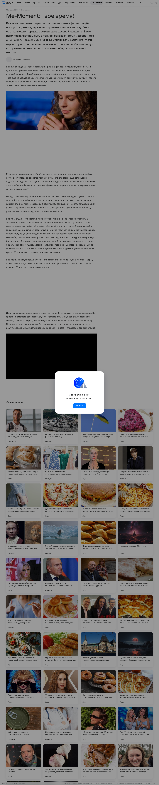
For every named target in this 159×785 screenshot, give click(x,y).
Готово (79, 406)
